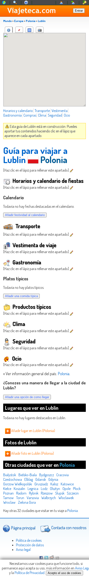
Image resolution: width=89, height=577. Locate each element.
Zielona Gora (27, 502)
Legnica (33, 488)
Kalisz (54, 484)
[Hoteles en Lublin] (29, 30)
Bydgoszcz (46, 475)
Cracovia (62, 475)
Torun (20, 497)
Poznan (8, 493)
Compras (30, 115)
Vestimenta (60, 110)
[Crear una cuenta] (73, 2)
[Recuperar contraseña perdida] (84, 2)
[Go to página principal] (4, 2)
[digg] (57, 558)
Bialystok (9, 475)
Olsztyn (55, 488)
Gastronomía (12, 115)
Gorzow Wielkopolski (17, 484)
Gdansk (40, 479)
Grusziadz (41, 484)
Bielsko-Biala (27, 475)
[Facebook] (41, 558)
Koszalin (19, 488)
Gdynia (53, 479)
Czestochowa (12, 479)
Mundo (7, 21)
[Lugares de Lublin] (19, 30)
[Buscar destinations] (15, 2)
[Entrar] (62, 2)
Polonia (30, 21)
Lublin (41, 21)
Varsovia (33, 497)
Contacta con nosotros (68, 527)
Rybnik (33, 493)
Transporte (42, 110)
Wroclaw (9, 502)
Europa (18, 21)
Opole (67, 488)
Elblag (28, 479)
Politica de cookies (29, 540)
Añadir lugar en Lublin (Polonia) (32, 430)
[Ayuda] (26, 2)
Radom (21, 493)
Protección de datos (30, 545)
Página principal (22, 527)
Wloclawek (66, 497)
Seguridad (55, 115)
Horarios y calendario (18, 110)
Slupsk (59, 493)
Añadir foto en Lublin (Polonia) (32, 453)
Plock (77, 488)
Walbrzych (48, 497)
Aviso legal (23, 549)
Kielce (7, 488)
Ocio (67, 115)
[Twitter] (46, 558)
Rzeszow (47, 493)
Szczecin (73, 493)
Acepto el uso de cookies (64, 573)
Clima (42, 115)
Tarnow (8, 497)
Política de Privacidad (29, 572)
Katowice (67, 484)
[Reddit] (52, 558)
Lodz (44, 488)
